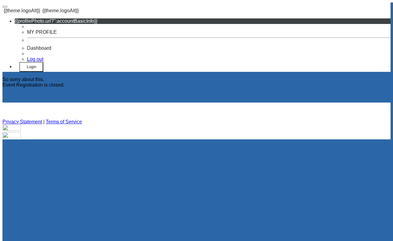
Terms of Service (64, 121)
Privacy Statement (22, 121)
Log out (35, 59)
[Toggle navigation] (4, 7)
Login (31, 66)
